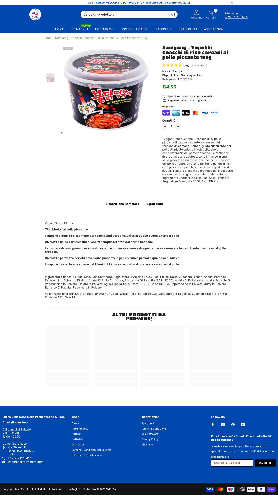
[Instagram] (223, 424)
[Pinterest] (233, 424)
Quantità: (169, 120)
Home (47, 38)
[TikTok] (243, 424)
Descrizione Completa (122, 204)
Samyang (178, 71)
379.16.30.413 (236, 17)
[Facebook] (213, 424)
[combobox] (125, 14)
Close (231, 2)
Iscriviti (265, 463)
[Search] (129, 14)
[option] (107, 89)
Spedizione (155, 204)
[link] (67, 378)
